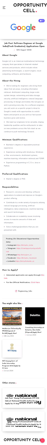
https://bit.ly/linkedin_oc (24, 261)
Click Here (35, 282)
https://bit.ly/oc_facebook (27, 258)
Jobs (30, 291)
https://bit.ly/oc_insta (24, 245)
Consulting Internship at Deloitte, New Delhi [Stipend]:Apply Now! (34, 330)
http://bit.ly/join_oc (24, 255)
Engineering (23, 291)
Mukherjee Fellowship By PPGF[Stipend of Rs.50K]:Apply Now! (11, 331)
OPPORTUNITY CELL (23, 440)
